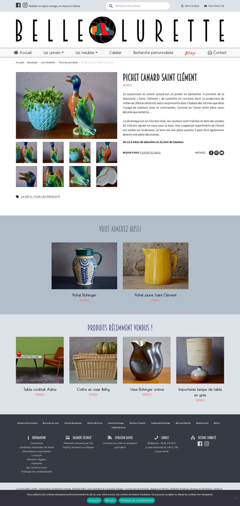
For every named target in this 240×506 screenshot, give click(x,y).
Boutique (32, 62)
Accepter (94, 500)
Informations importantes (36, 451)
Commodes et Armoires (137, 488)
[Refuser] (235, 498)
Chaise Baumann (73, 423)
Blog (190, 53)
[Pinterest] (216, 152)
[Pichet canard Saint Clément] (66, 105)
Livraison (37, 455)
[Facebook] (211, 152)
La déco (26, 197)
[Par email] (221, 152)
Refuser (110, 500)
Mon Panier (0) (216, 5)
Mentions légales (36, 459)
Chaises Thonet (137, 423)
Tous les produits (68, 62)
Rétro (217, 423)
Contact (219, 52)
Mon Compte (192, 5)
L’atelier (116, 52)
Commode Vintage (160, 423)
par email (163, 451)
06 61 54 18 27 (168, 443)
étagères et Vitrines (159, 488)
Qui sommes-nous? (36, 467)
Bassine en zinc (51, 423)
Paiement (37, 463)
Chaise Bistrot (95, 423)
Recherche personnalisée (153, 52)
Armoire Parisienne (27, 423)
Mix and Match (183, 423)
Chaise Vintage (116, 423)
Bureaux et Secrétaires (201, 488)
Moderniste (202, 423)
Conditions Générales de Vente (36, 447)
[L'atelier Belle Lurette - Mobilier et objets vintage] (120, 29)
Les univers (52, 52)
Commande (36, 443)
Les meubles (85, 52)
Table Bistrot (118, 427)
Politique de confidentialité (37, 471)
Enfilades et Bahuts (179, 488)
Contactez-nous (150, 152)
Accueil (25, 52)
